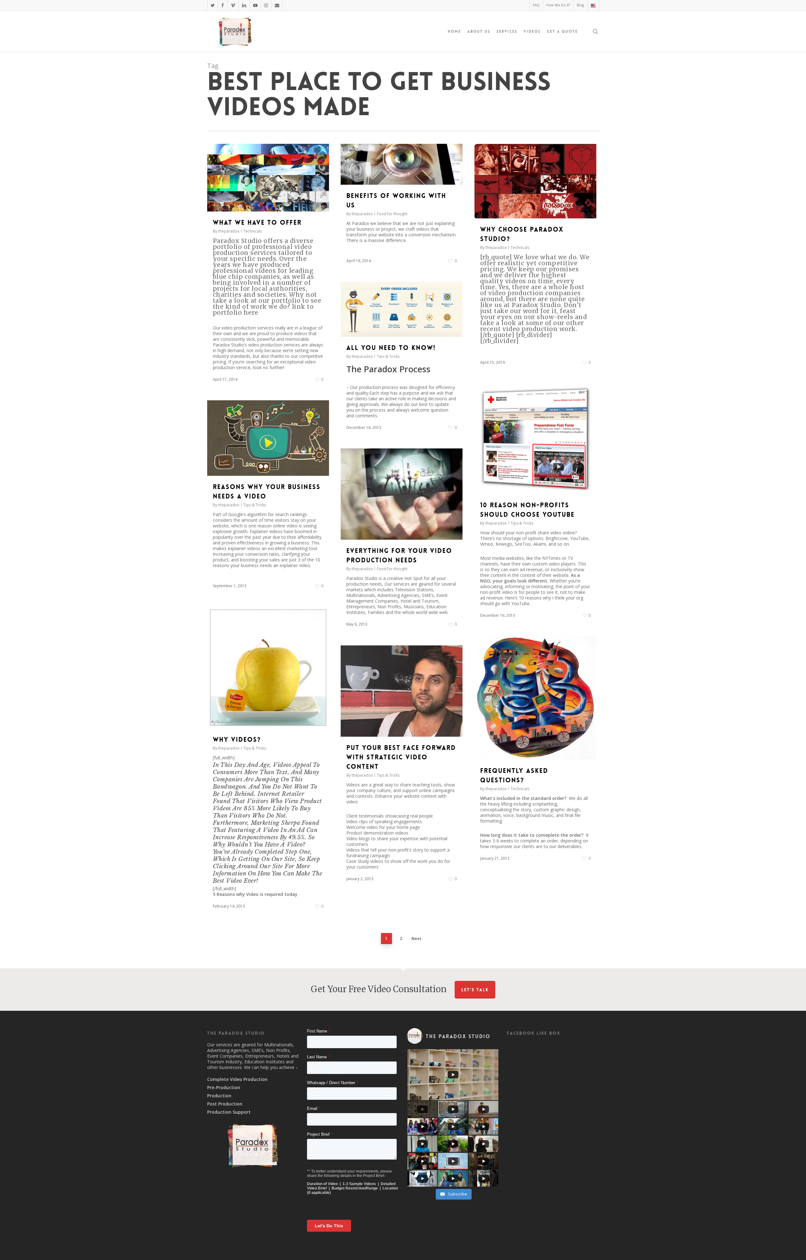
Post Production (224, 1104)
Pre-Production (223, 1087)
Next (416, 938)
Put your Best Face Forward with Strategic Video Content (401, 757)
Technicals (252, 231)
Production (219, 1096)
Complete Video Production (237, 1079)
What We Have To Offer (257, 222)
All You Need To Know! (391, 348)
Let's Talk (475, 990)
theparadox (228, 231)
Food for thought (392, 214)
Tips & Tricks (388, 356)
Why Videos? (237, 739)
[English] (593, 6)
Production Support (229, 1112)
